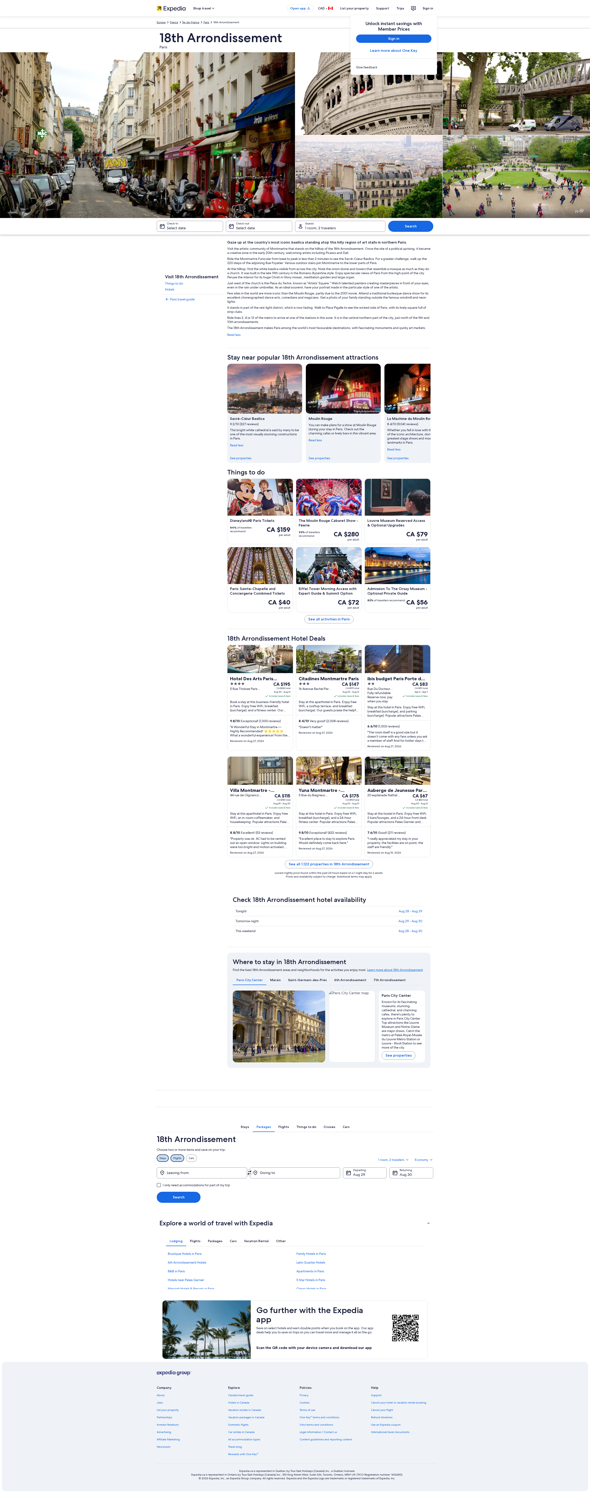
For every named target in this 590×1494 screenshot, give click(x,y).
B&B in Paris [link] (176, 1271)
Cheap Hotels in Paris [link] (311, 1289)
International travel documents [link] (390, 1432)
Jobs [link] (160, 1402)
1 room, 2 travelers (320, 228)
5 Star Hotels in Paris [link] (310, 1280)
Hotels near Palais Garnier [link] (186, 1280)
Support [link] (376, 1395)
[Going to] (295, 1172)
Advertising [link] (164, 1432)
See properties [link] (240, 458)
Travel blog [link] (235, 1447)
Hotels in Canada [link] (238, 1402)
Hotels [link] (169, 289)
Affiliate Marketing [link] (168, 1439)
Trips (400, 8)
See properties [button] (399, 1055)
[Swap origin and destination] (249, 1172)
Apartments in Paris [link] (310, 1271)
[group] (402, 1023)
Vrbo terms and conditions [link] (316, 1425)
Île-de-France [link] (190, 22)
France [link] (174, 22)
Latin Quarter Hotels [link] (310, 1262)
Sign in (428, 8)
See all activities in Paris (329, 619)
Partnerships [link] (164, 1417)
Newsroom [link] (164, 1447)
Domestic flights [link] (238, 1425)
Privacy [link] (304, 1395)
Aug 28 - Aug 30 (410, 931)
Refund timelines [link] (381, 1417)
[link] (394, 67)
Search (411, 226)
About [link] (161, 1395)
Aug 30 (406, 1174)
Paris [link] (206, 22)
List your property (354, 8)
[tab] (249, 980)
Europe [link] (161, 22)
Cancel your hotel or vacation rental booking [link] (398, 1402)
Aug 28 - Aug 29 (410, 911)
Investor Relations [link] (168, 1425)
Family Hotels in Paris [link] (311, 1254)
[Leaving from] (202, 1172)
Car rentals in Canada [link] (241, 1432)
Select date (176, 228)
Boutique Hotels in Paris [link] (185, 1254)
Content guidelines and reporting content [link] (326, 1439)
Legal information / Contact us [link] (318, 1432)
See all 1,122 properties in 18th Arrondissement (329, 864)
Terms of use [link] (307, 1410)
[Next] (430, 413)
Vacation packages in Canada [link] (246, 1417)
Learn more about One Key (393, 50)
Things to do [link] (174, 283)
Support (382, 8)
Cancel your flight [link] (382, 1410)
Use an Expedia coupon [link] (386, 1425)
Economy (421, 1160)
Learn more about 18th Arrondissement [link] (395, 970)
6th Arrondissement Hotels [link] (187, 1262)
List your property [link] (168, 1410)
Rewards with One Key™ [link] (243, 1454)
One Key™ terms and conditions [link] (319, 1417)
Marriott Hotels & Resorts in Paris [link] (191, 1289)
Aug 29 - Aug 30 (410, 921)
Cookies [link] (305, 1402)
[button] (295, 1223)
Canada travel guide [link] (240, 1395)
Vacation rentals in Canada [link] (244, 1410)
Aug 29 (359, 1174)
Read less (234, 335)
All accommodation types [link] (244, 1439)
